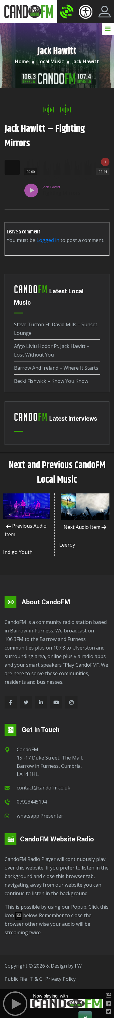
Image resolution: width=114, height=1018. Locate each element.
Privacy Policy (60, 979)
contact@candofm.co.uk (43, 787)
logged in (47, 240)
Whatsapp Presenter (40, 815)
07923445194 (32, 801)
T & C (36, 979)
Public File (16, 979)
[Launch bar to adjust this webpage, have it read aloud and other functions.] (85, 11)
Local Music (50, 61)
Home (22, 61)
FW (78, 965)
